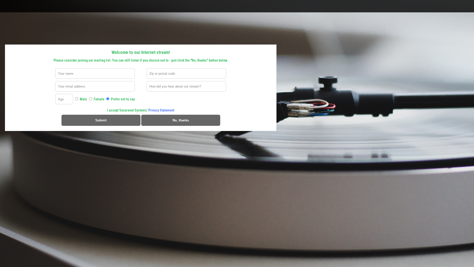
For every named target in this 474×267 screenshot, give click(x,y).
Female (98, 99)
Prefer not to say (122, 99)
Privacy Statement (161, 110)
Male (83, 99)
